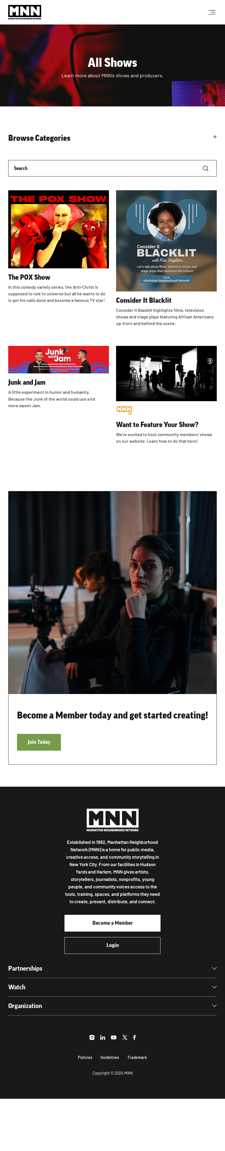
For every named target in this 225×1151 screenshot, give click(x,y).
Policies (85, 1057)
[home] (24, 12)
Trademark (137, 1057)
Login (112, 945)
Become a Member (112, 923)
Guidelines (109, 1057)
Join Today (39, 742)
